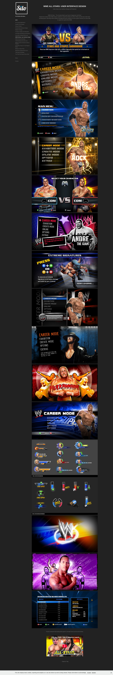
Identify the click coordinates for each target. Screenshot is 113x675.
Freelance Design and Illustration (22, 31)
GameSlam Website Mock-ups (21, 35)
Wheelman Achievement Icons (21, 50)
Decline (94, 672)
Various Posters (18, 26)
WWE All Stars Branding (20, 39)
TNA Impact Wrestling (19, 52)
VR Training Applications (20, 22)
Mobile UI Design (18, 29)
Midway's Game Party (19, 48)
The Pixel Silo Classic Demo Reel (22, 54)
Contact (17, 61)
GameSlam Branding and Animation (22, 33)
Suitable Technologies (19, 24)
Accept (89, 672)
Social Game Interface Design (21, 27)
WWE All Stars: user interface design (22, 37)
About (16, 58)
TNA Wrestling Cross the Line (21, 40)
